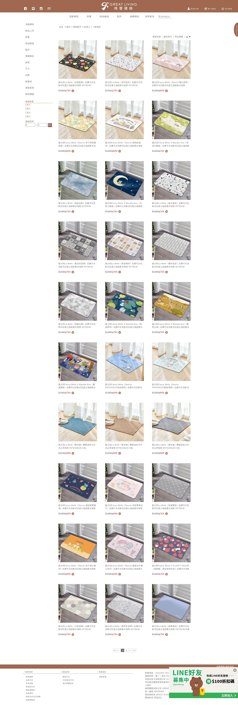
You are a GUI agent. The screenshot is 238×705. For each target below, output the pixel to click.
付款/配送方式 (68, 680)
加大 (29, 113)
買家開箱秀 (30, 700)
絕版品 (28, 81)
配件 (27, 50)
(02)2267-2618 (162, 673)
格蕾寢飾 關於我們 (225, 666)
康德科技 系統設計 (153, 697)
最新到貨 (157, 37)
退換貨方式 (30, 687)
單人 (29, 105)
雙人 (29, 109)
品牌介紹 (29, 680)
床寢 (27, 37)
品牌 (27, 75)
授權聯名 (29, 56)
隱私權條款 (30, 690)
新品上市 (29, 30)
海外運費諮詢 (68, 683)
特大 (29, 116)
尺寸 (27, 69)
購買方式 (66, 677)
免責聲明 (29, 693)
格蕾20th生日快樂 (33, 697)
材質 (27, 62)
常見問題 (29, 683)
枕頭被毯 (29, 43)
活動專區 (29, 24)
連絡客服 (102, 677)
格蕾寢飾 (29, 677)
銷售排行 (168, 37)
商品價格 (179, 37)
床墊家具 (29, 88)
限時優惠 (29, 94)
